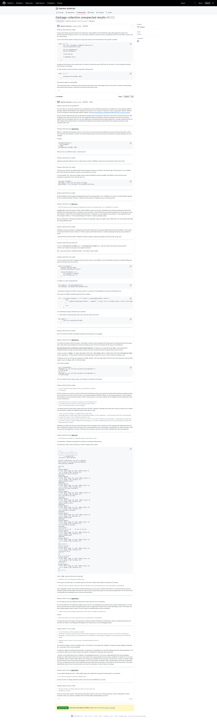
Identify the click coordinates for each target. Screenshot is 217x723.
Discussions (82, 12)
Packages (101, 12)
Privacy (90, 716)
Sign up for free (62, 707)
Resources (29, 3)
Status (100, 716)
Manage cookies (123, 716)
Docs (111, 716)
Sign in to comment (110, 707)
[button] (131, 25)
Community (106, 716)
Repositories (71, 12)
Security (96, 716)
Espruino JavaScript (67, 8)
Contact (116, 716)
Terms (85, 716)
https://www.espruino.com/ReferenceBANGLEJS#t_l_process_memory (110, 112)
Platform (10, 3)
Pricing (59, 3)
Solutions (19, 3)
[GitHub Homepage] (72, 716)
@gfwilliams (75, 129)
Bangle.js (92, 21)
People (110, 12)
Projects (92, 12)
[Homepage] (4, 3)
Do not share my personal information (137, 716)
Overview (61, 12)
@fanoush (75, 204)
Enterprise (50, 3)
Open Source (40, 3)
